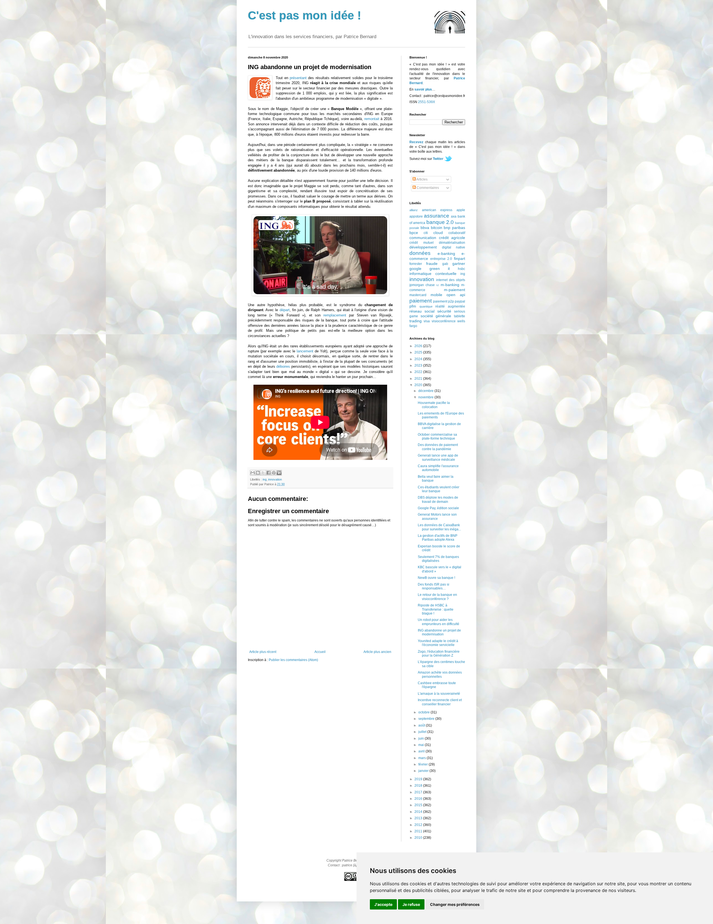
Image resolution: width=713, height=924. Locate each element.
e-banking (446, 253)
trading (415, 321)
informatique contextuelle (432, 273)
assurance (436, 216)
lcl (437, 285)
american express (437, 210)
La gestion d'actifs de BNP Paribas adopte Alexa (437, 538)
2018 (418, 786)
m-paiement (454, 289)
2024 (418, 359)
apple (460, 210)
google (415, 268)
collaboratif (456, 233)
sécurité (444, 311)
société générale (436, 316)
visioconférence (444, 321)
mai (421, 745)
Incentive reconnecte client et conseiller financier (440, 702)
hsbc (461, 269)
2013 (418, 818)
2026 (418, 346)
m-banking (450, 284)
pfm (412, 306)
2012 (418, 825)
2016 (418, 799)
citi (426, 233)
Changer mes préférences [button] (455, 904)
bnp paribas (454, 227)
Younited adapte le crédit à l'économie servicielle (438, 643)
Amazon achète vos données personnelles (440, 674)
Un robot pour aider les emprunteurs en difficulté (438, 622)
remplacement (334, 315)
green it (439, 268)
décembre (426, 391)
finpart (459, 258)
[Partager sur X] (263, 473)
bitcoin (436, 227)
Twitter (438, 159)
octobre (424, 712)
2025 (418, 352)
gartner (458, 263)
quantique (426, 306)
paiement (420, 301)
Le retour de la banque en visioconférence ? (437, 597)
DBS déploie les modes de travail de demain (438, 499)
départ (285, 310)
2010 (418, 838)
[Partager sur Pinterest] (274, 473)
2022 (418, 372)
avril (422, 751)
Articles (422, 179)
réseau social (421, 311)
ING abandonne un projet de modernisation (439, 632)
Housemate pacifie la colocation (434, 405)
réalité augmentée (450, 306)
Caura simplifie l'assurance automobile (438, 468)
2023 (418, 365)
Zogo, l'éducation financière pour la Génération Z (439, 653)
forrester (415, 264)
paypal (460, 301)
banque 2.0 (440, 222)
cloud (438, 232)
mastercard (417, 295)
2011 (418, 831)
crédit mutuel (421, 243)
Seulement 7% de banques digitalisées (438, 559)
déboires (283, 366)
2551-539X (426, 102)
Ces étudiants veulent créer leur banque (438, 489)
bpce (413, 232)
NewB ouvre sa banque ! (436, 578)
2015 (418, 805)
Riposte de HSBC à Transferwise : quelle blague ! (435, 609)
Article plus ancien (377, 652)
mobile (436, 294)
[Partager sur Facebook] (268, 473)
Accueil (320, 652)
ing (265, 479)
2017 (418, 792)
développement (423, 247)
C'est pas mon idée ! (304, 15)
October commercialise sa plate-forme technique (437, 436)
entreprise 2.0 (441, 259)
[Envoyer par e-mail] (252, 473)
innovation (275, 479)
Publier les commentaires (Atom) (293, 660)
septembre (426, 719)
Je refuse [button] (411, 904)
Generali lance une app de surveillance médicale (438, 457)
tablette (459, 316)
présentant (298, 78)
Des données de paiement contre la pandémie (438, 447)
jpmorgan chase (422, 285)
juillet (422, 732)
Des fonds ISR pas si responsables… (433, 586)
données (420, 253)
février (423, 764)
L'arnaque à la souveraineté (439, 694)
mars (422, 758)
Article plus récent (262, 652)
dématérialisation (452, 243)
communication (422, 237)
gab (445, 264)
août (422, 725)
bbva (425, 227)
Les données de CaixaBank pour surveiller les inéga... (439, 527)
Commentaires (427, 188)
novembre (426, 397)
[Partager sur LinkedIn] (279, 473)
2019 (418, 779)
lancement (305, 351)
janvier (423, 771)
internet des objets (450, 280)
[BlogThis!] (258, 473)
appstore (416, 216)
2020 (418, 385)
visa (427, 321)
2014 (418, 812)
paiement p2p (443, 301)
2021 (418, 379)
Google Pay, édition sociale (438, 508)
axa (453, 216)
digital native (453, 247)
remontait (371, 119)
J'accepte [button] (383, 904)
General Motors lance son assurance (437, 516)
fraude (432, 263)
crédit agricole (452, 237)
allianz (413, 210)
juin (421, 738)
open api (455, 294)
